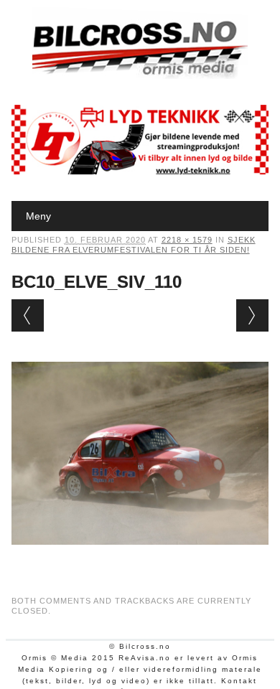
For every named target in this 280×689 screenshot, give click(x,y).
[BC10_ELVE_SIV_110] (140, 558)
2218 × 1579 (187, 239)
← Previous (27, 315)
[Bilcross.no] (140, 75)
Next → (252, 315)
